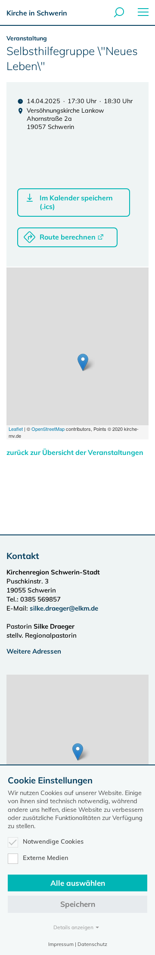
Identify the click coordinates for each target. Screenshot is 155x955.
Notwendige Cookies (53, 841)
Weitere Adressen (33, 651)
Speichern (77, 904)
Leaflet (16, 428)
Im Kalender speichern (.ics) (76, 202)
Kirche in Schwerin (36, 13)
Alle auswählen (77, 882)
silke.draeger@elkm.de (64, 608)
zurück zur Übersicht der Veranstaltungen (74, 452)
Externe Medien (45, 858)
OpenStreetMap (48, 428)
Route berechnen (68, 237)
